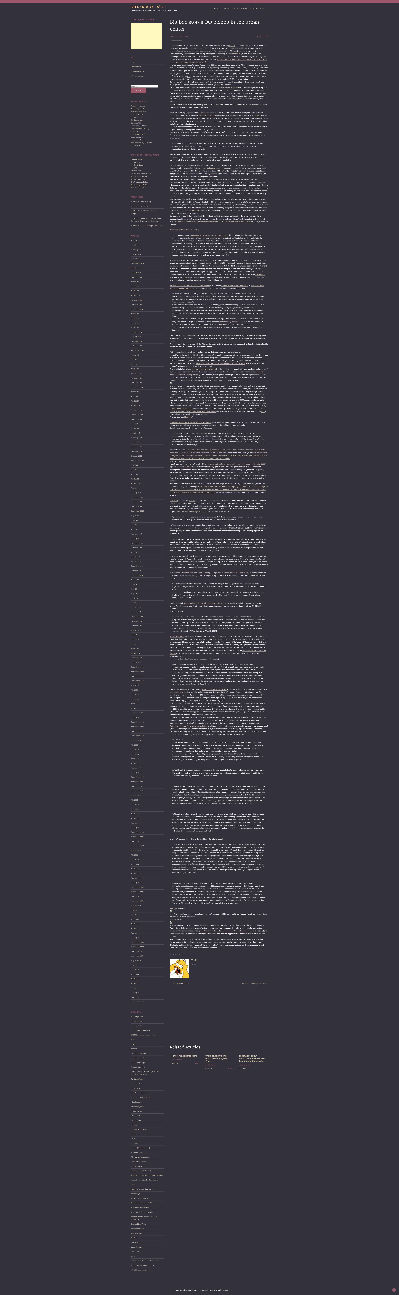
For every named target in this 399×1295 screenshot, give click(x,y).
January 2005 (136, 938)
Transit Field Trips (138, 1224)
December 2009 (137, 667)
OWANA (257, 115)
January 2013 (136, 538)
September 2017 (137, 350)
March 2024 (135, 245)
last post (231, 45)
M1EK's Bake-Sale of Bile (148, 7)
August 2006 (136, 850)
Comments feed (137, 71)
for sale (217, 925)
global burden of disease (208, 439)
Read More (175, 1063)
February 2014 (136, 488)
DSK (185, 277)
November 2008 (137, 727)
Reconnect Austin (138, 140)
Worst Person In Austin (140, 1270)
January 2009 (136, 717)
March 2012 (135, 557)
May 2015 (134, 424)
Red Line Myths (137, 1166)
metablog (135, 1134)
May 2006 (135, 864)
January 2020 (136, 272)
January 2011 (136, 612)
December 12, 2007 (175, 36)
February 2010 (136, 658)
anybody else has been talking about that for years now (206, 603)
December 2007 (137, 777)
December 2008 (137, 722)
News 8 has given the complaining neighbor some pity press (220, 363)
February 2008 (137, 768)
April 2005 (135, 924)
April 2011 (135, 598)
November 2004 (137, 947)
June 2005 (135, 915)
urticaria (213, 174)
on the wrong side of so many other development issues (193, 411)
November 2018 (137, 300)
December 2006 (137, 832)
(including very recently (228, 322)
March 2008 (135, 763)
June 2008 (135, 749)
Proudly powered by (183, 1290)
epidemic (191, 112)
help (190, 48)
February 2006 (137, 878)
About (216, 8)
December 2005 (137, 887)
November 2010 (137, 621)
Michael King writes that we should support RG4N (190, 285)
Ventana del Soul (234, 54)
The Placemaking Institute (141, 143)
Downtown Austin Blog (140, 128)
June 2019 (135, 286)
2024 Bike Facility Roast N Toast (143, 1035)
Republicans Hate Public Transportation (147, 1175)
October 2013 (136, 506)
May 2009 (135, 699)
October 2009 (136, 676)
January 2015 (136, 442)
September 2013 (137, 511)
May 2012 (134, 552)
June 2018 (135, 318)
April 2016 (135, 401)
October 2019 (136, 277)
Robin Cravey (203, 112)
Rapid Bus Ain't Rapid (139, 1162)
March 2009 (136, 708)
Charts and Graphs (138, 1062)
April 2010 (135, 649)
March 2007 (135, 818)
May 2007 (135, 809)
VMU (133, 1256)
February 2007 (136, 823)
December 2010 (137, 616)
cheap (235, 575)
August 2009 (136, 685)
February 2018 (136, 332)
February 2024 (137, 250)
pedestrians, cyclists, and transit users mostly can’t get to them (225, 931)
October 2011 (136, 571)
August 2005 (136, 905)
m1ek (186, 36)
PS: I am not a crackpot (140, 1157)
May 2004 (135, 974)
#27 (188, 76)
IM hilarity (135, 1125)
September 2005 (137, 901)
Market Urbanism (138, 165)
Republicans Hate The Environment (145, 1180)
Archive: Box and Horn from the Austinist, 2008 (245, 8)
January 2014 (136, 493)
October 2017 (136, 346)
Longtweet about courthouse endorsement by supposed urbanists (252, 1058)
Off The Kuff (136, 171)
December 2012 (137, 543)
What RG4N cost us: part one (254, 983)
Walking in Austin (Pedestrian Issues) (145, 1261)
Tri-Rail (134, 1238)
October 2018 (136, 305)
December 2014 (137, 447)
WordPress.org (137, 76)
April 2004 (135, 979)
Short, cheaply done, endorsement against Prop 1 (217, 1058)
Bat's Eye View (136, 117)
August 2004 (136, 960)
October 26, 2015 (244, 1065)
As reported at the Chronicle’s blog (184, 230)
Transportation (137, 1233)
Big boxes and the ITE (180, 983)
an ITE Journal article (178, 692)
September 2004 (137, 956)
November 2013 (137, 502)
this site (192, 500)
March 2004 (136, 983)
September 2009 (137, 681)
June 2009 (135, 694)
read (193, 51)
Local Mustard (137, 137)
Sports (133, 1185)
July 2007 (134, 800)
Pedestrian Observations (141, 173)
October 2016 (136, 382)
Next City (134, 168)
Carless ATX (135, 123)
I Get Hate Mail (137, 1111)
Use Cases (135, 1251)
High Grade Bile (137, 1102)
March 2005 (135, 928)
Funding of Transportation (142, 1097)
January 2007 (136, 827)
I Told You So (136, 1116)
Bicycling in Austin (138, 1058)
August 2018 (135, 314)
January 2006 (136, 882)
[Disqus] (219, 1011)
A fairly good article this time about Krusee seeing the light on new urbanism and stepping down (209, 573)
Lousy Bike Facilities (139, 1129)
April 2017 (135, 369)
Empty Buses (136, 1088)
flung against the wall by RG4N (214, 689)
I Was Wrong (136, 1120)
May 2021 (134, 259)
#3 (236, 104)
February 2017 (136, 373)
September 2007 (137, 791)
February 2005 (136, 933)
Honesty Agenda (137, 1106)
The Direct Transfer (139, 176)
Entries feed (136, 67)
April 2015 (135, 428)
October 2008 (136, 731)
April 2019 (135, 291)
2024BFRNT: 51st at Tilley (141, 202)
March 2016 (135, 405)
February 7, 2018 (177, 1060)
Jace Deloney (136, 131)
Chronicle (188, 417)
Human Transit (137, 159)
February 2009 (137, 713)
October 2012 (136, 548)
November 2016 (137, 378)
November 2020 (137, 263)
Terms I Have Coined (139, 1198)
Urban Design (136, 1247)
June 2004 (135, 970)
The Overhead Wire (138, 179)
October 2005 (136, 896)
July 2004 (134, 965)
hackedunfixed (175, 954)
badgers (134, 1049)
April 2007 (135, 814)
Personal (134, 1143)
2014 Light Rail (136, 1021)
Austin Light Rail (137, 109)
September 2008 (137, 736)
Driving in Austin (137, 1079)
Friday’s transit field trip (193, 210)
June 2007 (135, 804)
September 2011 (137, 575)
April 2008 (135, 759)
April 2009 (135, 704)
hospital (203, 925)
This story (174, 500)
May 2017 (134, 364)
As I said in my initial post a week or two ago (211, 168)
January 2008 (136, 772)
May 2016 (134, 396)
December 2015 (137, 415)
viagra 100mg (191, 575)
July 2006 (134, 855)
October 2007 (136, 786)
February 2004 (137, 988)
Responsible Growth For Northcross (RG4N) (210, 235)
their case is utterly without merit (234, 285)
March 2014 (135, 483)
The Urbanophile (137, 188)
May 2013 (134, 529)
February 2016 (136, 410)
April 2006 (135, 869)
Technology (135, 1194)
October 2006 (136, 841)
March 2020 (135, 268)
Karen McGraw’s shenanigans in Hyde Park (192, 511)
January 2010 (136, 662)
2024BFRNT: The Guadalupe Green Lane (147, 226)
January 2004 (136, 993)
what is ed (234, 168)
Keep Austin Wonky (138, 134)
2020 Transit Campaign (140, 1030)
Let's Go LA (135, 162)
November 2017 (137, 341)
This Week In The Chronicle (142, 1212)
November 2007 (137, 782)
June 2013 (135, 525)
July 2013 (134, 520)
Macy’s (173, 908)
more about (197, 48)
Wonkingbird (136, 145)
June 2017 (134, 360)
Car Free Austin (137, 120)
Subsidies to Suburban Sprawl (142, 1189)
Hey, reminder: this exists (184, 1055)
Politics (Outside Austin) (140, 1148)
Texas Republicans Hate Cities (143, 1203)
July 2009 (134, 690)
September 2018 (137, 309)
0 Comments (264, 36)
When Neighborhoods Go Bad (142, 1265)
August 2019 (136, 282)
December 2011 (137, 566)
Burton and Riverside (229, 87)
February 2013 (136, 534)
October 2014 (136, 456)
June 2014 (135, 470)
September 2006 (137, 846)
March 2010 (135, 653)
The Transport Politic (139, 182)
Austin (133, 1044)
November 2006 (137, 837)
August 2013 (135, 515)
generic (213, 238)
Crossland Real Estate (139, 126)
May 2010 (134, 644)
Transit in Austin (137, 1229)
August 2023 (136, 254)
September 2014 (137, 460)
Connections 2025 (138, 1067)
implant (184, 352)
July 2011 (134, 584)
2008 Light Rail (137, 1017)
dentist (237, 695)
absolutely (202, 115)
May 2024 (135, 240)
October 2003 (136, 997)
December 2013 (137, 497)
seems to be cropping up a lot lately (203, 369)
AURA (133, 1039)
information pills (192, 174)
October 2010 (136, 626)
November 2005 (137, 892)
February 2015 (136, 438)
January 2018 (136, 337)
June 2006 (135, 859)
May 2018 (134, 323)
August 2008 (136, 740)
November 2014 (137, 451)
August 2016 (135, 392)
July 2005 (134, 910)
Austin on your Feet (139, 112)
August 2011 (135, 580)
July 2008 (134, 745)
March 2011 (135, 603)
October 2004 (136, 951)
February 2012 (136, 561)
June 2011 (134, 589)
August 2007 (136, 795)
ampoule (197, 288)
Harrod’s (173, 919)
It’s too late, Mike (177, 636)
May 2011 (134, 594)
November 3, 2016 (210, 1065)
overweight (239, 48)
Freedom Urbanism (139, 1093)
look (205, 695)
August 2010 (136, 630)
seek (255, 695)
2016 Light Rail (136, 1026)
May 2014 (134, 474)
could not (211, 115)
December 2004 (137, 942)
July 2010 (134, 635)
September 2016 (137, 387)
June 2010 (135, 639)
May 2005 (135, 919)
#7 (199, 65)
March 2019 (135, 295)
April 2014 (135, 479)
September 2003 (137, 1002)
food (247, 583)
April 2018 (135, 327)
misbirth (173, 115)
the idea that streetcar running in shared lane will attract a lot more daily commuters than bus (213, 222)
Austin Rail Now (137, 114)
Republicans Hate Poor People (143, 1171)
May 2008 (135, 754)
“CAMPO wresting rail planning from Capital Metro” (190, 422)
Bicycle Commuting (138, 1053)
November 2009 (137, 671)
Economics (135, 1084)
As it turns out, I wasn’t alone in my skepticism (188, 726)
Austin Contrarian (138, 106)
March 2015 (135, 433)
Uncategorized (176, 41)
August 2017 (135, 355)
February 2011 (136, 607)
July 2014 (134, 465)
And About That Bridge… (140, 206)
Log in (133, 62)
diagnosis (191, 928)
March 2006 (135, 873)
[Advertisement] (146, 36)
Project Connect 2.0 (139, 1152)
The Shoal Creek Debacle (140, 1207)
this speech (260, 274)
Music (133, 1139)
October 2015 (136, 419)
